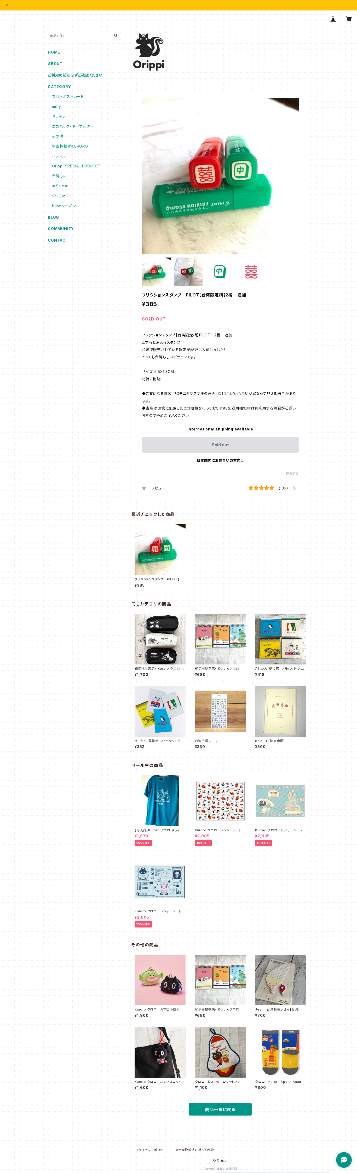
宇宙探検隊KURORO (70, 146)
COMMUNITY (61, 228)
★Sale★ (60, 186)
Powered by (215, 1169)
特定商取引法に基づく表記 (194, 1150)
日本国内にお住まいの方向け (220, 460)
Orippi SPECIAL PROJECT (76, 166)
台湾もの (59, 176)
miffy (56, 106)
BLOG (53, 217)
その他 (57, 136)
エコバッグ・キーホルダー (73, 126)
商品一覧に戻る (220, 1109)
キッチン (59, 116)
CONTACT (58, 240)
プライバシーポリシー (151, 1150)
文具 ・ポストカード (68, 96)
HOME (54, 52)
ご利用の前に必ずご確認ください (75, 75)
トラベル (59, 156)
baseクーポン (64, 205)
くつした (58, 196)
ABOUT (55, 63)
